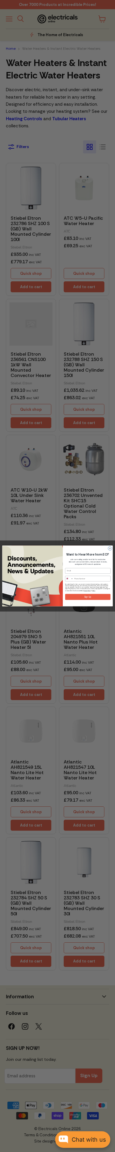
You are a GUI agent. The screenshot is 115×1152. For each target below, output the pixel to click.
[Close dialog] (110, 548)
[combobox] (69, 578)
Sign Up (87, 597)
